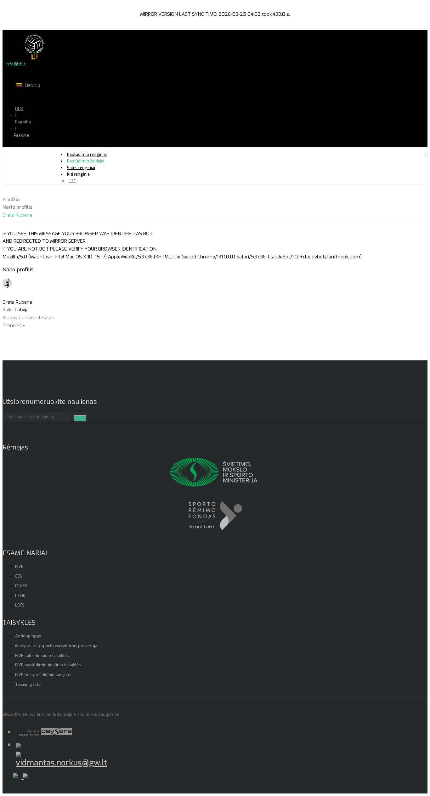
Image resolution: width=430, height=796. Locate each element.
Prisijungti (42, 147)
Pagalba (23, 122)
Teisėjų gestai (28, 684)
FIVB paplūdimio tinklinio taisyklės (48, 665)
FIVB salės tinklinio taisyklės (42, 655)
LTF (72, 180)
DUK (19, 108)
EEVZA (21, 586)
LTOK (20, 595)
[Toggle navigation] (425, 154)
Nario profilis (17, 207)
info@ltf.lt (15, 64)
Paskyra (21, 135)
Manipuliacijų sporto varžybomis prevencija (56, 645)
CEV (19, 576)
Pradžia (11, 199)
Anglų (48, 97)
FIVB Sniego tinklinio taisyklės (43, 674)
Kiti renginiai (79, 174)
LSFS (20, 605)
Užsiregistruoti (46, 154)
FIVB (19, 566)
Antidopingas (28, 636)
